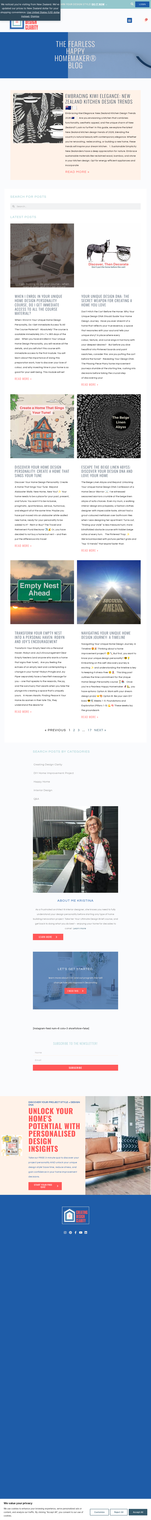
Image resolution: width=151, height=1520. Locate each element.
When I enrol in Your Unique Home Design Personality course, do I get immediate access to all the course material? (39, 304)
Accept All (138, 1512)
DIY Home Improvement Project (54, 773)
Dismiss (35, 16)
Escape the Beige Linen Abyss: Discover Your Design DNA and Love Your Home (107, 471)
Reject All (118, 1512)
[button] (132, 3)
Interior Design (43, 790)
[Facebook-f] (75, 1232)
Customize (99, 1512)
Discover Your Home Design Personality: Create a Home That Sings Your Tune (42, 471)
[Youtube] (80, 1232)
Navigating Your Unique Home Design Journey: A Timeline (106, 635)
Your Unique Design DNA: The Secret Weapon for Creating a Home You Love (106, 300)
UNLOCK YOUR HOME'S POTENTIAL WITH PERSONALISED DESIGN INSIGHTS (54, 1129)
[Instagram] (65, 1232)
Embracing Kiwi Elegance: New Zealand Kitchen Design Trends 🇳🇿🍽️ (99, 101)
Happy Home (42, 781)
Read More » (77, 172)
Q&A (36, 798)
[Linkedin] (85, 1232)
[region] (75, 1509)
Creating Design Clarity (48, 764)
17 (90, 730)
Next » (100, 730)
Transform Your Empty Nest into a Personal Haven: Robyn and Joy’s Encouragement (40, 637)
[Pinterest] (70, 1232)
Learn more (79, 928)
